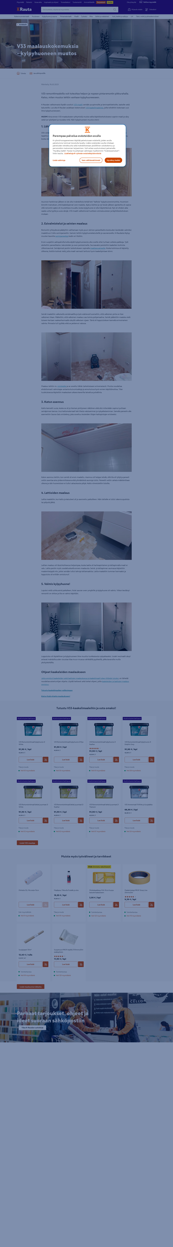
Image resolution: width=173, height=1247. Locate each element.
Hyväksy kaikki (113, 160)
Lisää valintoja (59, 160)
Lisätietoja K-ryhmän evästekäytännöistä (82, 153)
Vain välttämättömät (91, 160)
